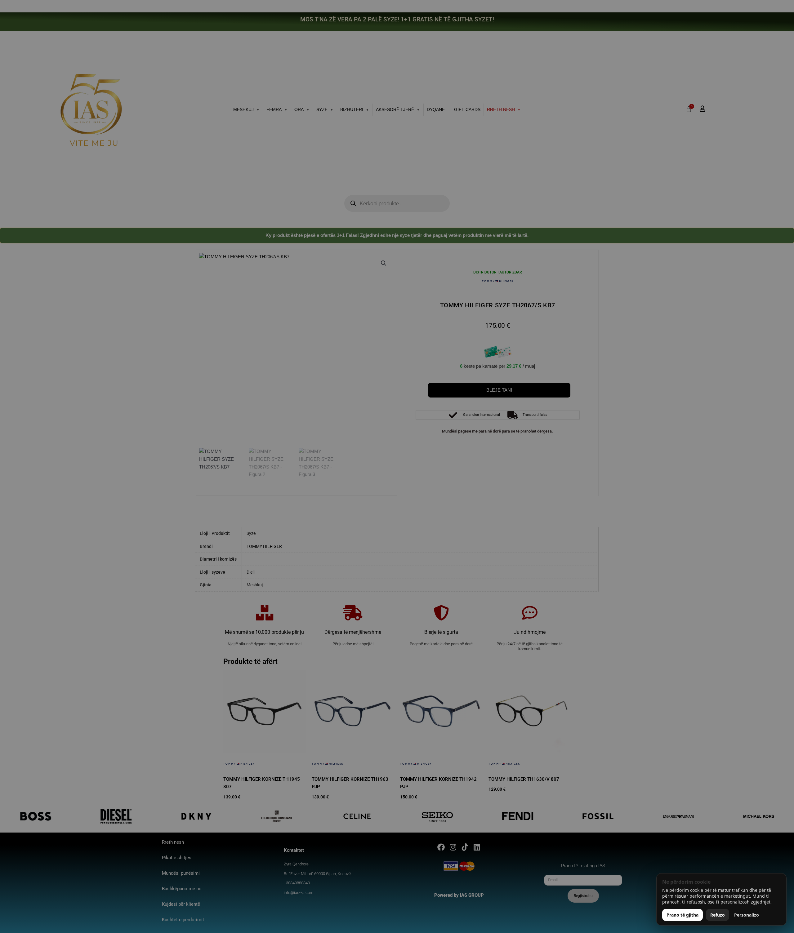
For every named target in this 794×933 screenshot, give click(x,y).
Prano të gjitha (682, 915)
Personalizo (746, 915)
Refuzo (717, 915)
